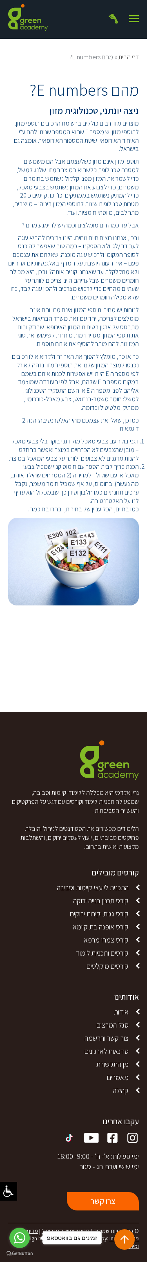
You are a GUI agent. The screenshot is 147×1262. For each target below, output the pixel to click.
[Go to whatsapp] (19, 1238)
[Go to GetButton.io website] (20, 1253)
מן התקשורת (112, 1064)
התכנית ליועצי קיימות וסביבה (93, 887)
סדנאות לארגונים (107, 1051)
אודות (121, 1012)
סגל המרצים (112, 1025)
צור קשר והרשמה (107, 1038)
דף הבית (128, 57)
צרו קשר (103, 1201)
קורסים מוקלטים (108, 966)
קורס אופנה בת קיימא (101, 926)
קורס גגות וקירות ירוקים (99, 913)
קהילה (121, 1090)
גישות (8, 1191)
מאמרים (118, 1077)
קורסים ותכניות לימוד (102, 953)
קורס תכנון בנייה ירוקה (101, 900)
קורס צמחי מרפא (106, 940)
